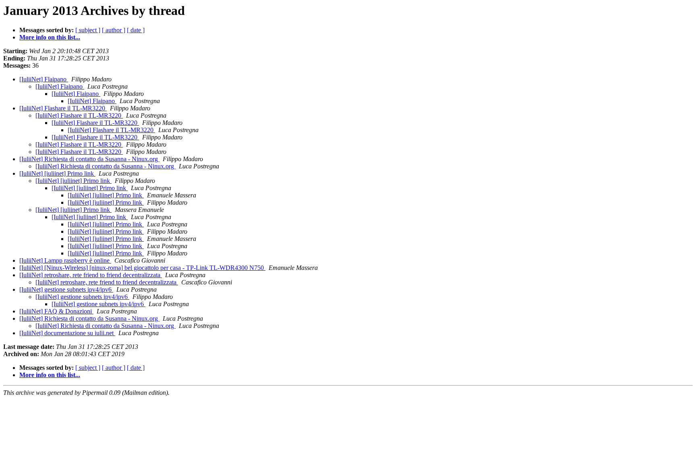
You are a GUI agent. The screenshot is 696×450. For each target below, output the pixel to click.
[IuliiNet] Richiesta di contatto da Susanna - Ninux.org (89, 159)
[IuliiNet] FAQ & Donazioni (56, 311)
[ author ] (113, 30)
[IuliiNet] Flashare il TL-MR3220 (63, 108)
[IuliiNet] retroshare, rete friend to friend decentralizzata (90, 275)
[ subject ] (87, 30)
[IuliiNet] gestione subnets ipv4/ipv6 (66, 289)
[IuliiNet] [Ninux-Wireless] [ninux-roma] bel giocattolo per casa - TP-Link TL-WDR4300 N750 (142, 267)
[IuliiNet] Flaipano (43, 79)
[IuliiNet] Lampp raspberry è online (65, 260)
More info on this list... (49, 37)
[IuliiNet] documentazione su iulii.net (67, 333)
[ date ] (136, 30)
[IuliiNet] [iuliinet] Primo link (57, 173)
